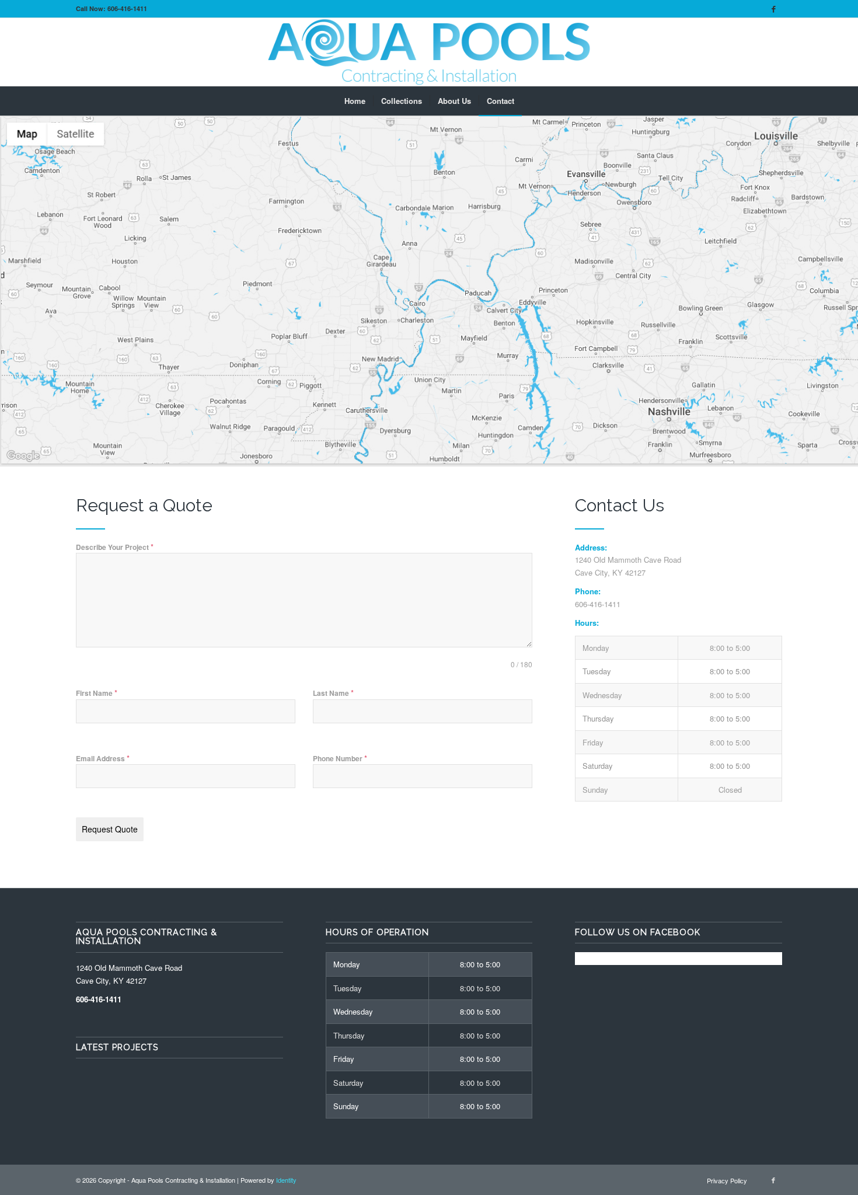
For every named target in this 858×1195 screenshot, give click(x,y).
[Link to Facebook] (773, 9)
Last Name (333, 692)
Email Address (103, 758)
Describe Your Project (115, 546)
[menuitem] (355, 101)
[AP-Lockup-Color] (429, 52)
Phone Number (340, 758)
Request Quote (110, 829)
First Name (96, 692)
